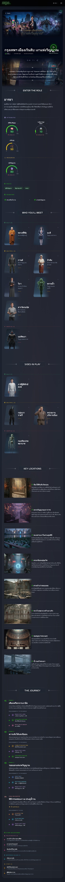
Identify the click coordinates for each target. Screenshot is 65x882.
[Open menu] (61, 3)
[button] (18, 235)
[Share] (37, 60)
